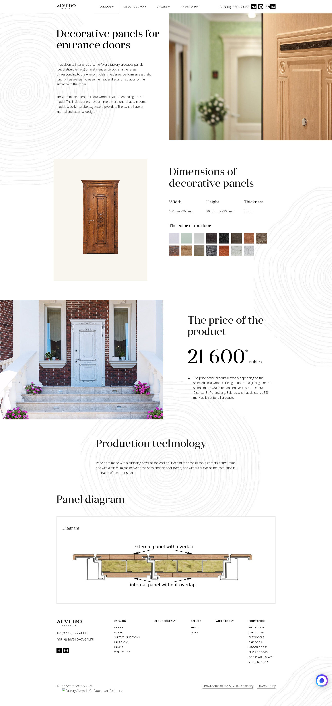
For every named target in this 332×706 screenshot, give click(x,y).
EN (268, 7)
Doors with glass (260, 657)
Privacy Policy (266, 686)
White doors (257, 627)
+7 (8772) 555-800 (71, 633)
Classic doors (258, 652)
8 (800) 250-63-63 (234, 6)
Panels (118, 647)
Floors (119, 632)
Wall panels (122, 652)
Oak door (255, 642)
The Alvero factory (72, 686)
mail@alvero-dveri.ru (75, 639)
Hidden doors (258, 647)
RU (273, 7)
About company (135, 6)
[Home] (67, 6)
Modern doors (259, 662)
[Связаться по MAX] (322, 680)
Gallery (162, 6)
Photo (195, 627)
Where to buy (189, 6)
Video (194, 632)
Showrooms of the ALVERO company (228, 686)
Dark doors (257, 632)
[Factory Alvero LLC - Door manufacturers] (89, 691)
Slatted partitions (127, 637)
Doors (118, 627)
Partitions (121, 642)
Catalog (106, 6)
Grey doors (256, 637)
